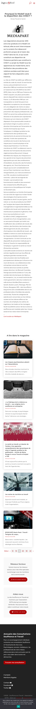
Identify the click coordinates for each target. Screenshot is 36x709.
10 (12, 551)
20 (23, 551)
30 (26, 551)
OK (18, 706)
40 (30, 551)
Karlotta (19, 698)
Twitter (6, 688)
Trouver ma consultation (14, 662)
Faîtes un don (19, 612)
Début (6, 551)
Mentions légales (10, 677)
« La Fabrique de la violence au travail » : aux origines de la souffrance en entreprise (16, 404)
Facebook (7, 685)
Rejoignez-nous (19, 579)
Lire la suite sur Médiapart (12, 316)
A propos (7, 675)
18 (16, 551)
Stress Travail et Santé (18, 19)
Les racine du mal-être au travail (16, 494)
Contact (7, 683)
